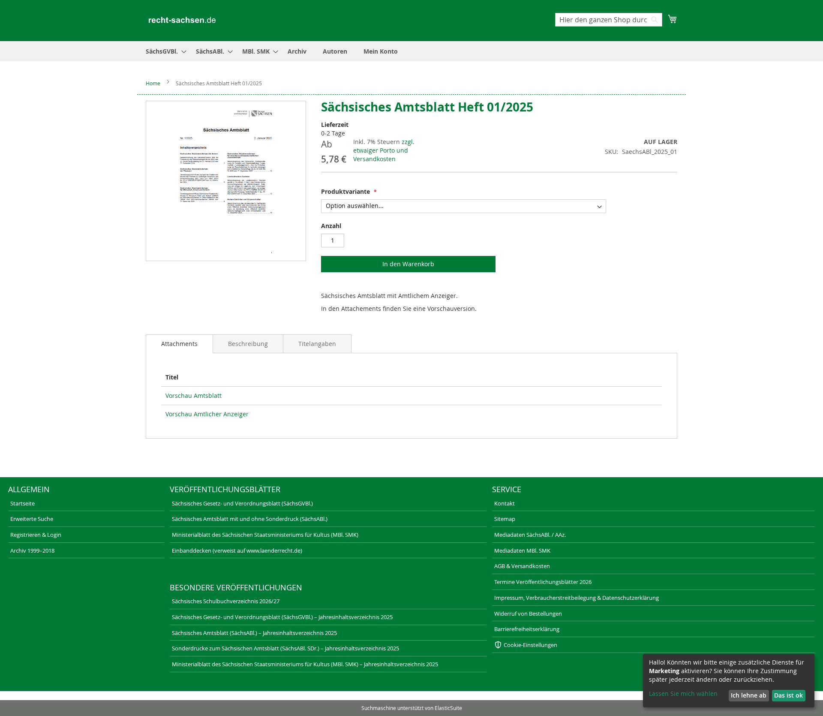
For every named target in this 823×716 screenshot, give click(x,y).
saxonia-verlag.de (299, 697)
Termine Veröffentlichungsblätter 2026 (543, 582)
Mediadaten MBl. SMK (522, 550)
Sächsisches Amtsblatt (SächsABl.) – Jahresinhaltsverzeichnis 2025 (254, 633)
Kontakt (504, 503)
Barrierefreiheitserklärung (526, 629)
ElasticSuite (448, 707)
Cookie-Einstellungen (530, 645)
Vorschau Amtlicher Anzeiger (207, 414)
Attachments (179, 344)
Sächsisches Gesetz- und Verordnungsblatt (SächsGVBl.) (242, 503)
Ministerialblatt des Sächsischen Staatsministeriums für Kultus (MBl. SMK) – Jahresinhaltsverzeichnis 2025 (305, 664)
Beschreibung (248, 344)
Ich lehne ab (748, 695)
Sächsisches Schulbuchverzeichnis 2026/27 (225, 601)
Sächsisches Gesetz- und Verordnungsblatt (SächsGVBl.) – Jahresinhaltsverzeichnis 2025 (282, 617)
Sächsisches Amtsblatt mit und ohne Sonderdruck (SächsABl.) (249, 519)
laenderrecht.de (160, 697)
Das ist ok (788, 695)
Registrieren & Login (35, 535)
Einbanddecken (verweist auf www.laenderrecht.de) (237, 550)
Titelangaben (317, 344)
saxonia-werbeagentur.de (583, 697)
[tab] (179, 343)
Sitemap (504, 519)
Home (153, 83)
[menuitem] (163, 51)
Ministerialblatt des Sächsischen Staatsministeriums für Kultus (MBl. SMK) (265, 535)
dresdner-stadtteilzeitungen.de (453, 697)
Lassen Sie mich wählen (683, 693)
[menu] (411, 51)
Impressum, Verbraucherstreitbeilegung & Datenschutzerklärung (576, 598)
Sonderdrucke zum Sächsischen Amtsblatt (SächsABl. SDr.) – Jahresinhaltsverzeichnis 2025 (285, 648)
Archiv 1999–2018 (32, 550)
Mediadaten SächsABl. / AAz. (530, 535)
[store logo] (182, 19)
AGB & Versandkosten (522, 566)
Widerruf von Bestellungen (528, 613)
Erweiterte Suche (31, 519)
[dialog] (728, 680)
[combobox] (608, 20)
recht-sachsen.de (24, 697)
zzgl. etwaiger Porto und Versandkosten (384, 150)
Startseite (22, 503)
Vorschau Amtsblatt (193, 395)
